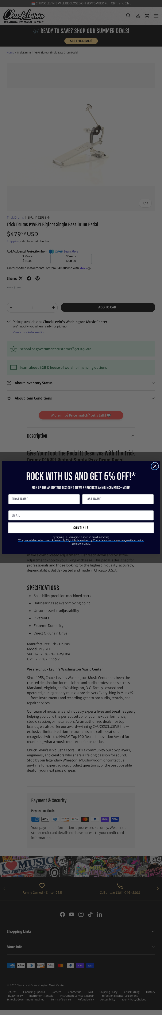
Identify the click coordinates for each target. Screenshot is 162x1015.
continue (81, 527)
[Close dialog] (154, 466)
